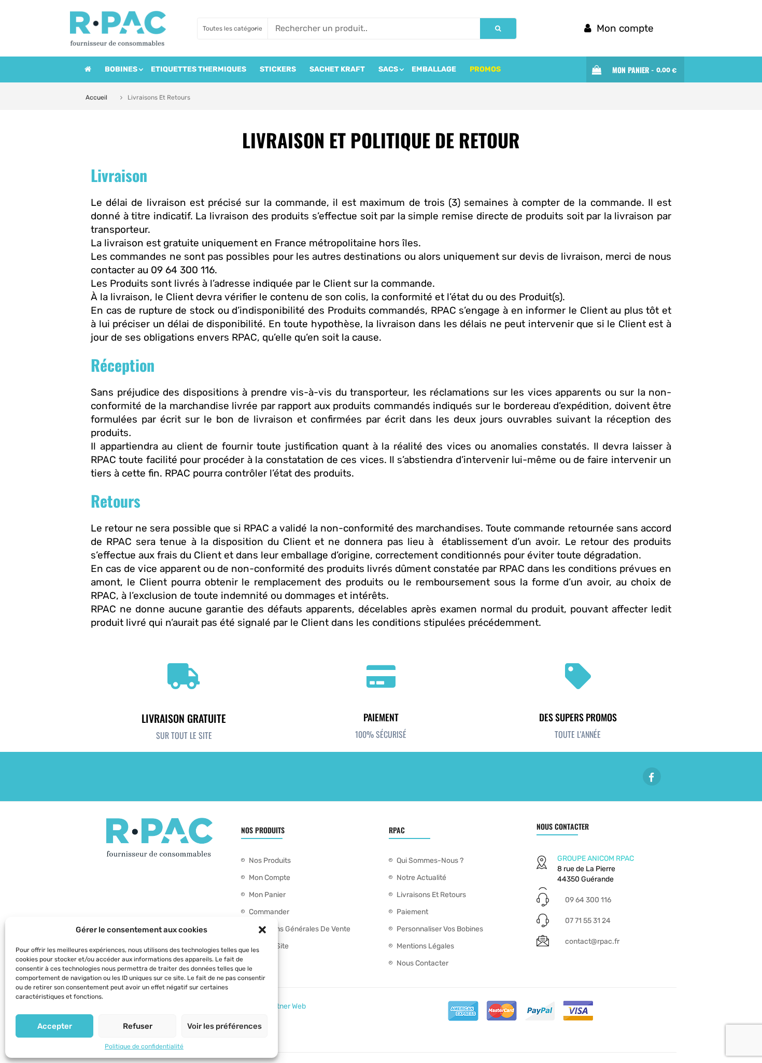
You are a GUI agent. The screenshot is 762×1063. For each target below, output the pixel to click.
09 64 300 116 (588, 900)
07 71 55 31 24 (588, 920)
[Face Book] (652, 776)
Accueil (96, 97)
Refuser (137, 1026)
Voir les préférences (224, 1026)
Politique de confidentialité (144, 1046)
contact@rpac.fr (592, 941)
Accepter (54, 1026)
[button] (262, 930)
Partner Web (285, 1006)
